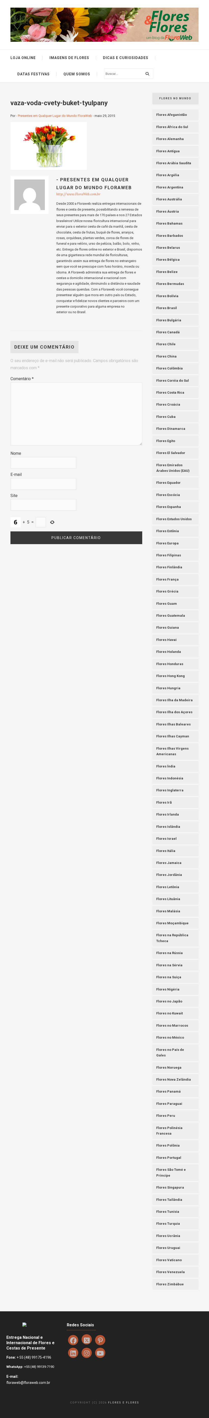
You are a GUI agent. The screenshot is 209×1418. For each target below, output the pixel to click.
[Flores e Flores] (104, 24)
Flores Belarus (168, 248)
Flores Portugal (168, 1158)
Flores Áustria (167, 211)
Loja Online (23, 58)
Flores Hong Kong (170, 676)
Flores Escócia (168, 495)
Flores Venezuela (170, 1272)
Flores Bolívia (167, 296)
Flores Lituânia (168, 899)
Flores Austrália (169, 199)
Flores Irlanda (167, 814)
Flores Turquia (168, 1224)
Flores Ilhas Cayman (172, 736)
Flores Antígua (168, 151)
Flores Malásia (168, 911)
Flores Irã (164, 802)
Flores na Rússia (169, 953)
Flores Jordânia (169, 875)
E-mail (16, 474)
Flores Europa (167, 543)
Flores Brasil (166, 308)
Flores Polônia (168, 1145)
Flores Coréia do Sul (172, 380)
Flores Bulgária (168, 320)
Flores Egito (165, 441)
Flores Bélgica (168, 259)
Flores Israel (166, 839)
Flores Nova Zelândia (173, 1079)
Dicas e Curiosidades (125, 58)
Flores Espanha (168, 507)
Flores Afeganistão (171, 115)
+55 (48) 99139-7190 (38, 1367)
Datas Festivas (33, 74)
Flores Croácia (168, 404)
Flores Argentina (169, 187)
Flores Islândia (168, 827)
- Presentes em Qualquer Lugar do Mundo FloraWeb (54, 116)
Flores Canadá (168, 332)
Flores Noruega (168, 1067)
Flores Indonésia (169, 778)
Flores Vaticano (169, 1260)
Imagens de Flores (69, 58)
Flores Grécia (167, 591)
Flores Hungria (168, 688)
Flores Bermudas (170, 284)
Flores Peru (165, 1116)
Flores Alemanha (170, 139)
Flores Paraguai (169, 1104)
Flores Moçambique (172, 923)
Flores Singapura (170, 1187)
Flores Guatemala (170, 615)
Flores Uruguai (168, 1248)
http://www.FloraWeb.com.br (78, 194)
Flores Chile (166, 344)
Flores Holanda (168, 652)
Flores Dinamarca (170, 429)
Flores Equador (168, 483)
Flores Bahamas (169, 223)
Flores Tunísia (167, 1212)
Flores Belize (167, 272)
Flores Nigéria (167, 989)
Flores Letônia (167, 887)
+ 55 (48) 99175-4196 (34, 1357)
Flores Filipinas (168, 555)
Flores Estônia (167, 531)
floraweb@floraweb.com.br (28, 1383)
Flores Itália (165, 851)
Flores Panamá (168, 1091)
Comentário (22, 378)
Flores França (167, 579)
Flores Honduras (169, 664)
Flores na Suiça (168, 977)
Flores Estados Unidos (174, 519)
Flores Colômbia (169, 368)
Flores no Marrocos (172, 1025)
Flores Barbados (169, 236)
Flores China (166, 356)
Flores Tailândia (169, 1200)
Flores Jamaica (168, 863)
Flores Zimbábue (170, 1284)
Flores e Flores (123, 1402)
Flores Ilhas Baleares (173, 724)
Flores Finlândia (169, 567)
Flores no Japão (169, 1001)
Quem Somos (76, 74)
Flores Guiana (167, 627)
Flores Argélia (167, 175)
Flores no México (170, 1037)
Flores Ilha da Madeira (174, 700)
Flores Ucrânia (168, 1236)
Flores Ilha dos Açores (174, 712)
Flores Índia (165, 766)
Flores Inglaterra (170, 790)
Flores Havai (166, 640)
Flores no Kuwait (169, 1013)
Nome (15, 453)
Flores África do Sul (172, 127)
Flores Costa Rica (170, 392)
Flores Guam (166, 603)
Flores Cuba (166, 417)
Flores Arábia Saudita (173, 163)
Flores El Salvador (170, 453)
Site (14, 495)
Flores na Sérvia (169, 965)
